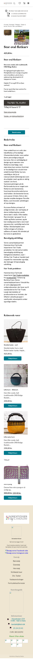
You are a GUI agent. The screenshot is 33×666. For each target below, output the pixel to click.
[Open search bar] (14, 3)
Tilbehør (17, 24)
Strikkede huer (16, 572)
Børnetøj (16, 561)
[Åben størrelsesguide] (17, 602)
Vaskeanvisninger (16, 579)
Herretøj (16, 568)
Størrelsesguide (10, 112)
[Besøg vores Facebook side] (16, 550)
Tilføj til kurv (16, 102)
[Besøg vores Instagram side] (16, 553)
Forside (6, 24)
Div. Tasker (16, 576)
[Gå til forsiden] (8, 3)
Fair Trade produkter (21, 275)
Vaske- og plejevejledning (14, 116)
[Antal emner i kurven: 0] (24, 3)
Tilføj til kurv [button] (12, 358)
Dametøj (11, 24)
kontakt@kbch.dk (18, 624)
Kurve (10, 26)
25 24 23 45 (18, 628)
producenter (11, 277)
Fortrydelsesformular (16, 583)
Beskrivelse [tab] (16, 132)
